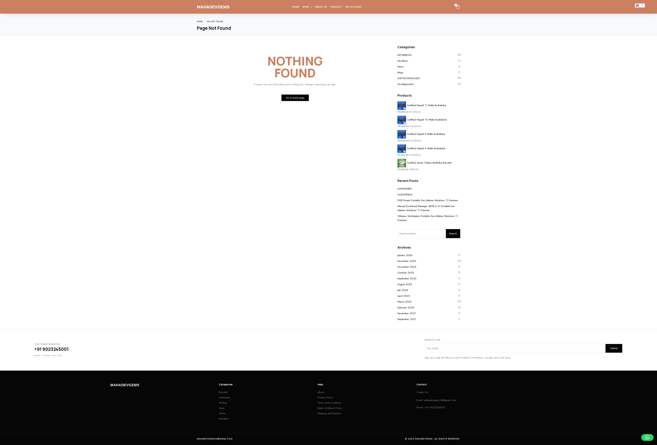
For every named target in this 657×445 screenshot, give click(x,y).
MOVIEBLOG (404, 55)
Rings (400, 72)
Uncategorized (405, 84)
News (400, 67)
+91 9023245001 (51, 349)
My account (354, 7)
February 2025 (405, 307)
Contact (336, 7)
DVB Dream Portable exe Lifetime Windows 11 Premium (427, 200)
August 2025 (404, 284)
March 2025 (404, 302)
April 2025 (403, 296)
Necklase (402, 61)
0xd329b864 (404, 194)
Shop (305, 7)
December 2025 (406, 261)
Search (453, 233)
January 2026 (404, 255)
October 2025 (405, 273)
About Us (321, 7)
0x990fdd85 (404, 189)
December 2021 (406, 313)
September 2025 (406, 278)
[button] (647, 437)
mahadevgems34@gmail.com (440, 400)
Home (295, 7)
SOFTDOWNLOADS (408, 78)
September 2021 (406, 319)
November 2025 (406, 267)
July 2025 (402, 290)
